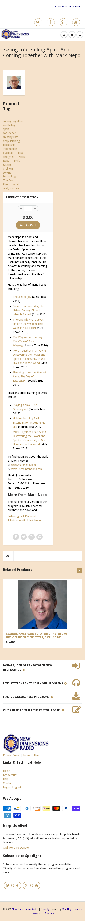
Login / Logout (12, 787)
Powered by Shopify (42, 913)
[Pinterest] (63, 22)
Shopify (45, 909)
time (5, 184)
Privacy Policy (11, 755)
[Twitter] (38, 22)
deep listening (11, 141)
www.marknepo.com (23, 464)
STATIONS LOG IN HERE (67, 6)
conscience (9, 133)
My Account (10, 775)
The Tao (8, 180)
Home (6, 770)
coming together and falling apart (13, 125)
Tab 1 (8, 555)
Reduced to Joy (22, 296)
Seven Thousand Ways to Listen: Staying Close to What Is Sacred (28, 310)
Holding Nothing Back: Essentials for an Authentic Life (29, 422)
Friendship (9, 144)
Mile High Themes (72, 909)
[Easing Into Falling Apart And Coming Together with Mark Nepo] (14, 82)
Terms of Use (31, 755)
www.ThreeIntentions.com (26, 469)
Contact (7, 783)
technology (9, 176)
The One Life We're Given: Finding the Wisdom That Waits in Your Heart (28, 323)
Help (5, 779)
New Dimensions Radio (25, 909)
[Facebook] (51, 22)
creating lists (10, 137)
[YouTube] (76, 22)
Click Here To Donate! (16, 847)
